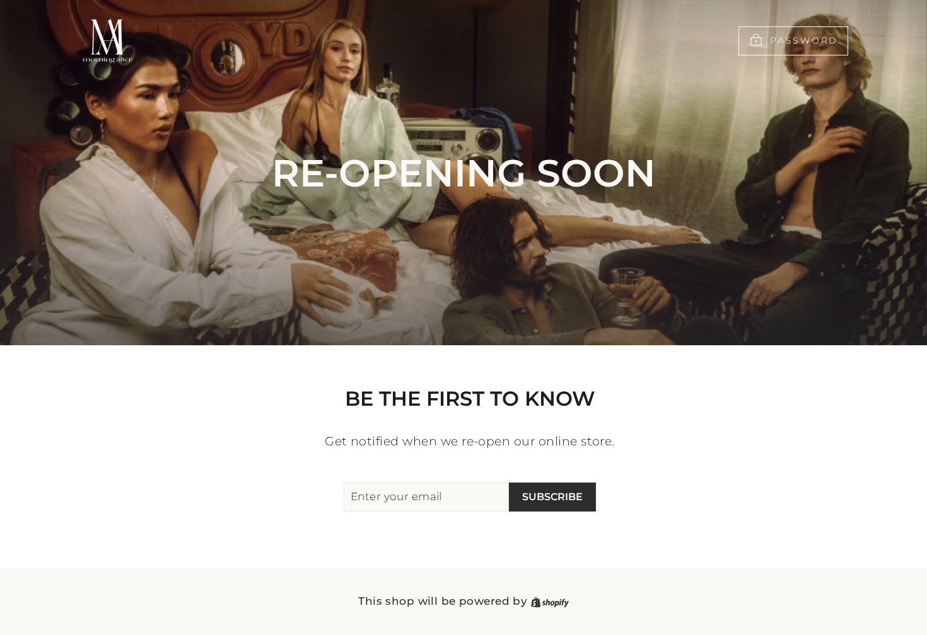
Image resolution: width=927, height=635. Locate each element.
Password (804, 40)
